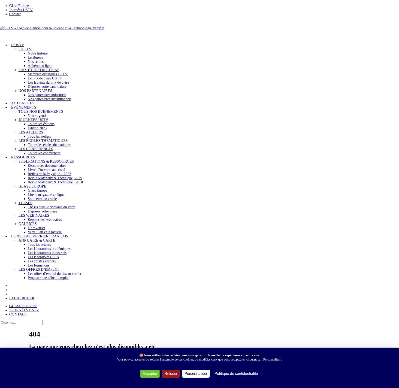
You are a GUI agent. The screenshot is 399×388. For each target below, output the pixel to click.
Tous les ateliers (39, 136)
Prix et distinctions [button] (38, 70)
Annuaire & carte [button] (36, 240)
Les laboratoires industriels (47, 253)
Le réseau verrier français (39, 236)
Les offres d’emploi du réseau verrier (54, 274)
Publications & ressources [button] (46, 161)
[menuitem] (204, 6)
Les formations (38, 265)
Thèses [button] (25, 203)
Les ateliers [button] (30, 132)
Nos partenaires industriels (47, 95)
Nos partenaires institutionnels (49, 99)
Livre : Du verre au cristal (46, 170)
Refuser (170, 374)
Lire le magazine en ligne (46, 195)
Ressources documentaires (47, 165)
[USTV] (199, 29)
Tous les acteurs (39, 244)
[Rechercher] (21, 322)
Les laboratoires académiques (49, 249)
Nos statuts (36, 62)
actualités (22, 103)
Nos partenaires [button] (35, 91)
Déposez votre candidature (47, 86)
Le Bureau (35, 57)
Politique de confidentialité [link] (236, 374)
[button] (21, 298)
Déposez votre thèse (42, 211)
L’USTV (17, 45)
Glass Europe (37, 190)
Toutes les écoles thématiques (49, 145)
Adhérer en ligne (40, 66)
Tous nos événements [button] (40, 111)
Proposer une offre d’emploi (48, 278)
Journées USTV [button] (33, 120)
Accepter (150, 374)
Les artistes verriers (42, 261)
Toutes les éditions (41, 124)
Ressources (23, 157)
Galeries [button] (27, 224)
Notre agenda (37, 116)
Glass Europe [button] (32, 186)
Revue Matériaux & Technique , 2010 (55, 182)
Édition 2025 (37, 128)
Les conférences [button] (35, 149)
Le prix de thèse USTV (45, 78)
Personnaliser (195, 374)
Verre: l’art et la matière (45, 232)
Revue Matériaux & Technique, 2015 (55, 178)
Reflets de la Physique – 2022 (49, 174)
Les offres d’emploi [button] (38, 269)
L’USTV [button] (25, 49)
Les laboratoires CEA (43, 257)
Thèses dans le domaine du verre (51, 207)
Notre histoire (38, 53)
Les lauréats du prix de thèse (48, 82)
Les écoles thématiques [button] (43, 140)
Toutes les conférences (44, 153)
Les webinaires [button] (33, 215)
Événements (23, 107)
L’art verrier (36, 228)
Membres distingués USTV (48, 74)
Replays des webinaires (45, 219)
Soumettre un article (42, 199)
